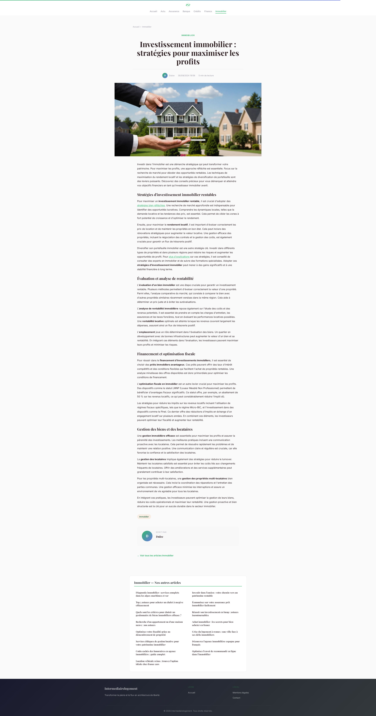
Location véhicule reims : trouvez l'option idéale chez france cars (157, 663)
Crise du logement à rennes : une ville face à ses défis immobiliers (215, 633)
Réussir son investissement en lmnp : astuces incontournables (215, 614)
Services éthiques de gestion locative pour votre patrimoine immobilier (157, 643)
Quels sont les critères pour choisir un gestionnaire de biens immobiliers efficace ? (158, 614)
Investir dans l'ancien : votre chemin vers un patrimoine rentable (215, 594)
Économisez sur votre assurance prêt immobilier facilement (211, 604)
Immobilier (220, 11)
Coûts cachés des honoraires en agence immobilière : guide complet (156, 653)
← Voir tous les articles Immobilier (155, 555)
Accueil (153, 11)
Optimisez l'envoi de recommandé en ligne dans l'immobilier (214, 653)
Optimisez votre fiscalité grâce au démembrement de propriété (153, 633)
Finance (208, 11)
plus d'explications (179, 256)
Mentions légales (241, 692)
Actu (163, 11)
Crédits (197, 11)
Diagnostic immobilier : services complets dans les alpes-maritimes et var (157, 594)
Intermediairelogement (121, 688)
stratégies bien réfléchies (151, 205)
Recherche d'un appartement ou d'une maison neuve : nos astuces (159, 623)
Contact (236, 697)
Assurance (174, 11)
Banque (186, 11)
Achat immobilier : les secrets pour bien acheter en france (212, 623)
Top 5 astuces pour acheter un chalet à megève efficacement (159, 604)
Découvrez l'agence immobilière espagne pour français (216, 643)
